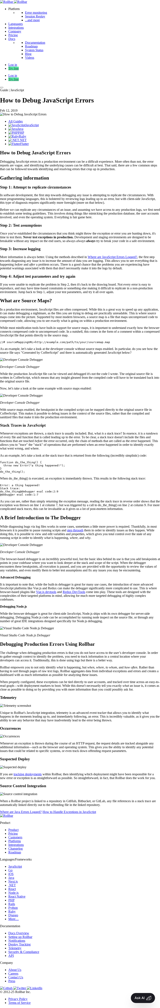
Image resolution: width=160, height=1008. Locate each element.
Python (13, 907)
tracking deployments (28, 774)
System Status (34, 50)
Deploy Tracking (19, 944)
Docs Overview (18, 933)
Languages (15, 24)
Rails (11, 904)
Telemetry (14, 948)
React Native (16, 896)
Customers (15, 837)
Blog (28, 54)
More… (13, 919)
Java (11, 877)
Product (13, 830)
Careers (13, 973)
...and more (32, 20)
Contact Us (15, 977)
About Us (14, 970)
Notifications (16, 940)
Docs (11, 39)
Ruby (12, 911)
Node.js (13, 892)
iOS (11, 874)
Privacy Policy (18, 999)
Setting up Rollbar (20, 937)
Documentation (35, 42)
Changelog (15, 848)
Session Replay (35, 16)
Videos (29, 57)
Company (14, 31)
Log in (12, 75)
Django (13, 915)
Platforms (14, 841)
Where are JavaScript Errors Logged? (112, 257)
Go (10, 870)
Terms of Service (19, 1002)
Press (11, 981)
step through (75, 530)
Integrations (16, 27)
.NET (12, 885)
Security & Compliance (23, 952)
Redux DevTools (74, 592)
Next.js (13, 881)
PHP (11, 900)
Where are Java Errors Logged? (21, 812)
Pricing (13, 35)
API (11, 955)
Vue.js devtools (46, 592)
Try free (13, 68)
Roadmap (31, 46)
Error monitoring (36, 12)
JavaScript (15, 866)
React (12, 889)
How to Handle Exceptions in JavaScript (69, 812)
